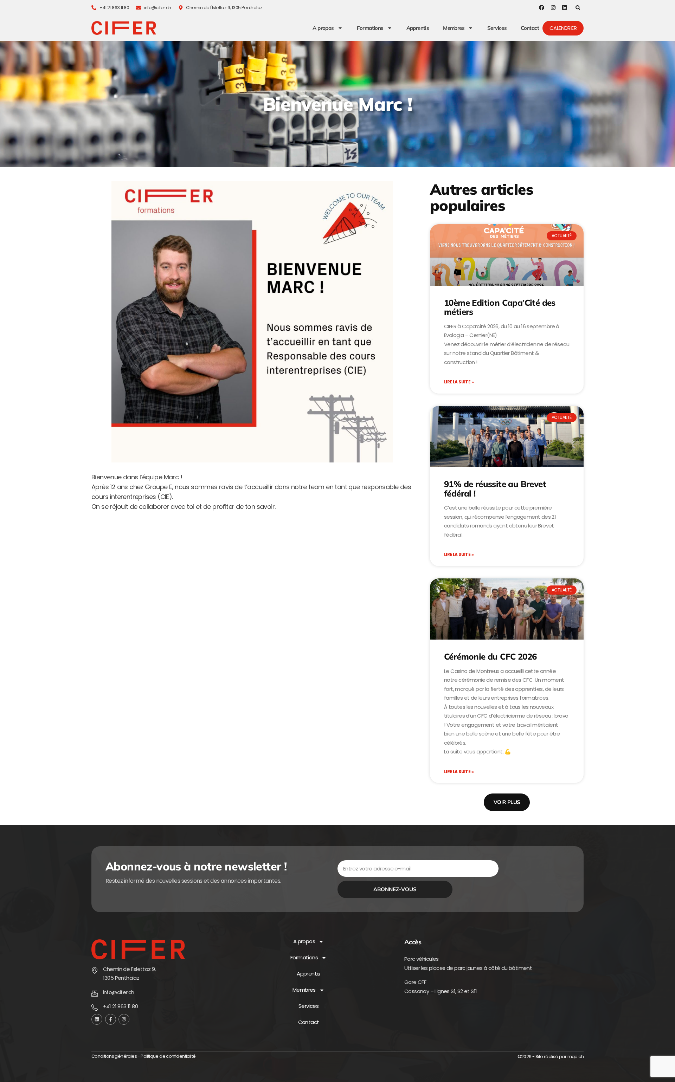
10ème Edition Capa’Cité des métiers (499, 307)
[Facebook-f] (110, 1019)
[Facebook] (541, 7)
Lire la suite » (459, 382)
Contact (530, 28)
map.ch (575, 1056)
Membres (453, 28)
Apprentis (417, 28)
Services (497, 28)
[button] (578, 7)
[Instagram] (553, 7)
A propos (323, 28)
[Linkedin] (564, 7)
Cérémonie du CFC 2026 (490, 656)
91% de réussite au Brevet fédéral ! (495, 488)
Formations (370, 28)
